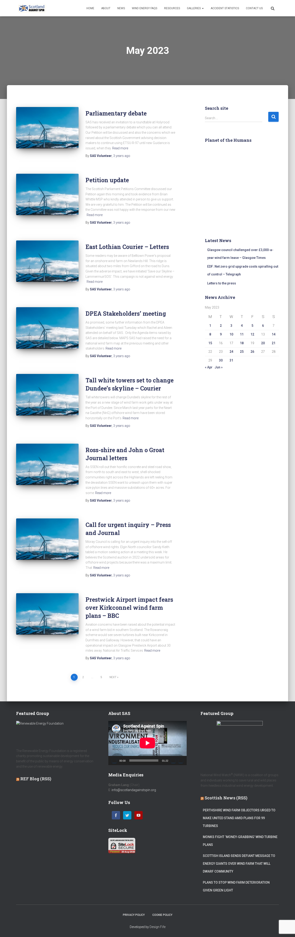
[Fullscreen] (180, 760)
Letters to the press (221, 283)
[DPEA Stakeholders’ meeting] (47, 328)
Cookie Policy (162, 915)
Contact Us (254, 8)
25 (242, 351)
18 (242, 343)
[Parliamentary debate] (47, 127)
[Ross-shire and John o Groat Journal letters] (47, 464)
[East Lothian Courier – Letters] (47, 261)
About (105, 8)
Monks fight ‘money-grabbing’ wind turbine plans (240, 841)
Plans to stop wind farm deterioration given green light (236, 886)
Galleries (194, 8)
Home (90, 8)
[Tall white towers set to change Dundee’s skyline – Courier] (47, 394)
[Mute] (173, 760)
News (121, 8)
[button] (202, 8)
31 (231, 360)
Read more (120, 148)
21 (273, 343)
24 (231, 351)
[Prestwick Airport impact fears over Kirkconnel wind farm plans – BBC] (47, 614)
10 (231, 334)
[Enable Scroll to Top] (286, 928)
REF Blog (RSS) (35, 778)
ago (121, 156)
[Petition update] (47, 194)
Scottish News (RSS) (226, 798)
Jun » (219, 367)
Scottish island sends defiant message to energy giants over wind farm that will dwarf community (239, 863)
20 (263, 343)
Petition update (107, 180)
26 (252, 351)
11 (242, 334)
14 (273, 334)
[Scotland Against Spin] (32, 8)
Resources (172, 8)
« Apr (208, 367)
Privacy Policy (134, 915)
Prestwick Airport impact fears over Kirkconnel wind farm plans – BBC (129, 607)
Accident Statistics (225, 8)
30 (221, 360)
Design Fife (157, 927)
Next (112, 677)
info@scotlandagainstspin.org (134, 790)
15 (210, 343)
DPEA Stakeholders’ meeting (126, 313)
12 (252, 334)
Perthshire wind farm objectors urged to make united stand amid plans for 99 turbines (239, 817)
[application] (147, 743)
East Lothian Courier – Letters (127, 247)
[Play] (114, 760)
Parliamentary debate (116, 113)
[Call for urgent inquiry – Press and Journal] (47, 539)
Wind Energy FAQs (144, 8)
